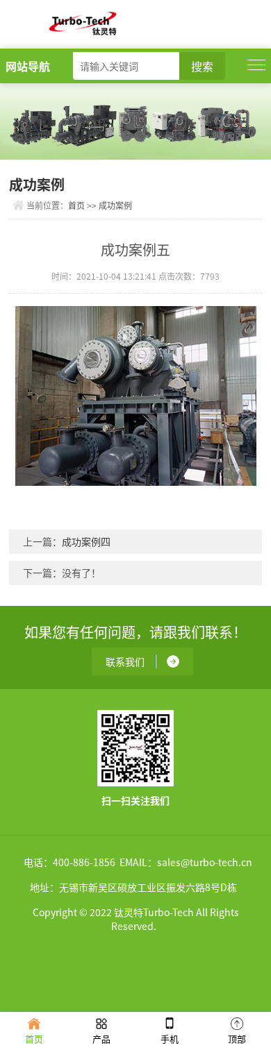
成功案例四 (86, 541)
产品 (101, 1038)
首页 (76, 205)
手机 (170, 1038)
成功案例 (115, 205)
